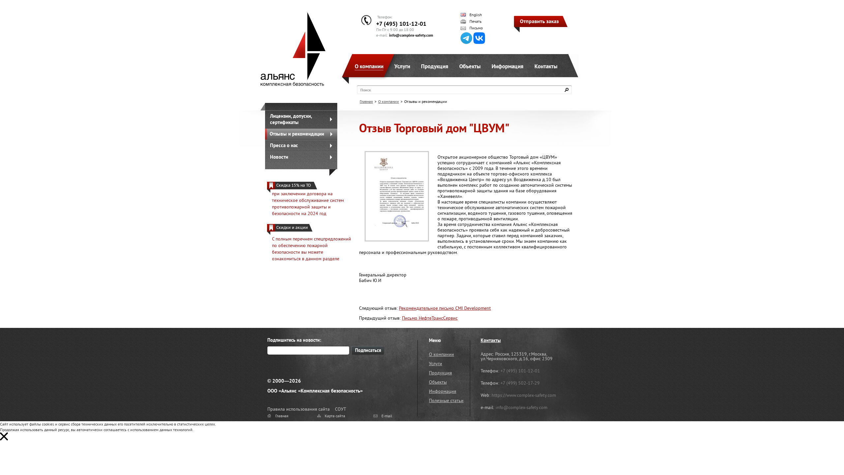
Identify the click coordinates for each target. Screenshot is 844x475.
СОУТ (340, 409)
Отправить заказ (539, 21)
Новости (279, 157)
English (475, 15)
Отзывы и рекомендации (297, 134)
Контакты (546, 66)
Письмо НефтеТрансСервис (430, 318)
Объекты (470, 66)
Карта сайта (335, 415)
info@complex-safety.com (411, 35)
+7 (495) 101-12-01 (401, 23)
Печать (475, 21)
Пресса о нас (284, 145)
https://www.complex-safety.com (524, 395)
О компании (369, 66)
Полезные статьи (446, 400)
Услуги (402, 66)
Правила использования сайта (298, 409)
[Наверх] (822, 453)
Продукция (434, 66)
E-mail (386, 415)
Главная (366, 101)
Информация (508, 66)
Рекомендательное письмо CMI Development (445, 308)
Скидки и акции (292, 227)
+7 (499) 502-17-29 (520, 383)
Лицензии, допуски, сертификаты (291, 119)
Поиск (365, 90)
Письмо (476, 28)
